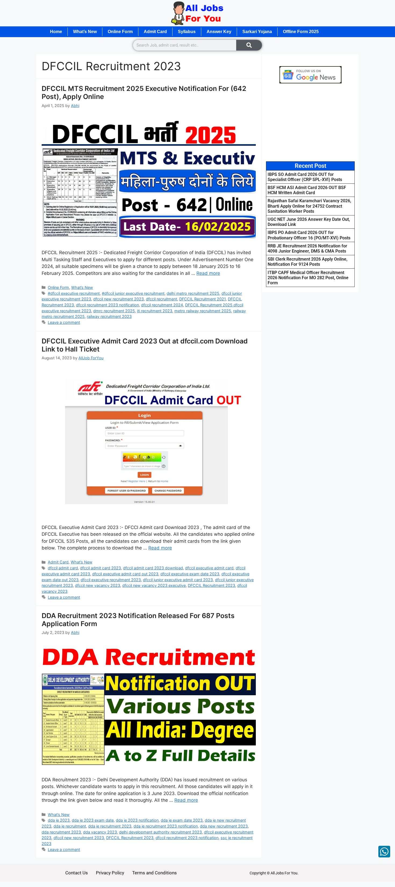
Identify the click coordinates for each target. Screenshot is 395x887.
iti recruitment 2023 (154, 310)
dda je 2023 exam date (93, 820)
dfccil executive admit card (209, 568)
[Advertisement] (310, 122)
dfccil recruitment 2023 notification (107, 305)
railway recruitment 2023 (109, 316)
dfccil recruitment (161, 299)
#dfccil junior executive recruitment (133, 293)
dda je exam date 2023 (182, 820)
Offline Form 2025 (301, 31)
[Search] (249, 45)
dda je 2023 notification (137, 820)
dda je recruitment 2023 (109, 826)
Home (56, 31)
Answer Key (219, 31)
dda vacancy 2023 (100, 832)
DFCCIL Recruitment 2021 (202, 299)
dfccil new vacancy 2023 (97, 585)
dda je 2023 (59, 820)
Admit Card (155, 31)
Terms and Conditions (154, 872)
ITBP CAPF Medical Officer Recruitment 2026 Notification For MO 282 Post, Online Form (308, 277)
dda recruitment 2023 (61, 832)
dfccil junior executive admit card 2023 (178, 579)
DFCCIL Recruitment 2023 (211, 585)
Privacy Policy (110, 872)
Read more (208, 273)
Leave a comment (64, 322)
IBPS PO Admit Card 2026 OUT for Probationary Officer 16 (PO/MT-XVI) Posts (309, 235)
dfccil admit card (63, 568)
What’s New (85, 31)
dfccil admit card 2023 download (153, 568)
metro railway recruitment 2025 (202, 310)
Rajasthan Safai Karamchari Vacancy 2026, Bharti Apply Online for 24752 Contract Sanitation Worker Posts (309, 206)
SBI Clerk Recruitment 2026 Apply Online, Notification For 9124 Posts (307, 262)
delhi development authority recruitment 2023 (160, 832)
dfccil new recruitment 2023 (118, 299)
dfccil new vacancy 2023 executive (154, 585)
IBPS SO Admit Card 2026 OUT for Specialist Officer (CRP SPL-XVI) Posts (305, 177)
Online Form (120, 31)
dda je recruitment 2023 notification (166, 826)
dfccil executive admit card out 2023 (125, 574)
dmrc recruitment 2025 (114, 310)
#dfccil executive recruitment (74, 293)
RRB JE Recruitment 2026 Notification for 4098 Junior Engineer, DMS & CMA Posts (307, 248)
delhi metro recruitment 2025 (193, 293)
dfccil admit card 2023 (100, 568)
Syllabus (187, 31)
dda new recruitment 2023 (224, 826)
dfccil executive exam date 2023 (189, 574)
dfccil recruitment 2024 (162, 305)
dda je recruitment (69, 826)
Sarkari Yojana (257, 31)
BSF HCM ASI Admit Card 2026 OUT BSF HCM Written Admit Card (307, 190)
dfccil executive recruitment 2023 (111, 579)
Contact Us (76, 872)
